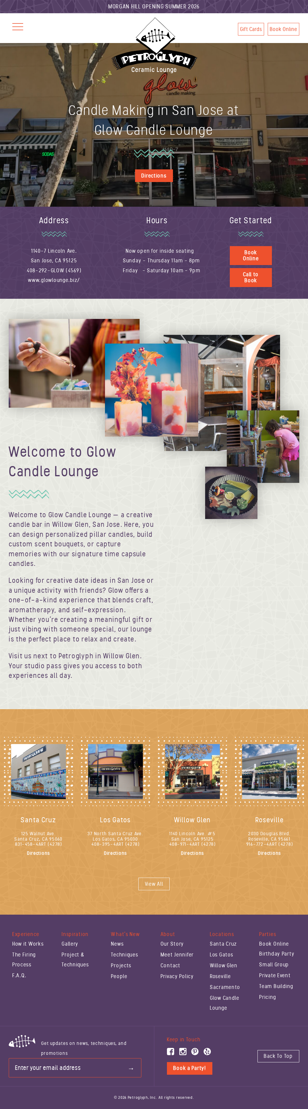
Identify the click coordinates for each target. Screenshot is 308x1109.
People (119, 976)
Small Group (274, 964)
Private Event (275, 975)
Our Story (172, 944)
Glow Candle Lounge (224, 1003)
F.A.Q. (19, 975)
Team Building (276, 986)
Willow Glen (224, 965)
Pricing (267, 997)
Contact (170, 965)
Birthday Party (276, 953)
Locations (222, 934)
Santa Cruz (223, 944)
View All (154, 884)
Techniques (124, 954)
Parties (267, 934)
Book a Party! (189, 1068)
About (168, 934)
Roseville (220, 976)
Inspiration (75, 934)
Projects (121, 965)
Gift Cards (251, 29)
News (117, 944)
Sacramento (225, 987)
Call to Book (251, 277)
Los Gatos (221, 954)
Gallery (70, 944)
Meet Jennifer (177, 954)
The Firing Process (24, 959)
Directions (153, 175)
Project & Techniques (75, 959)
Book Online (283, 29)
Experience (25, 934)
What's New (125, 934)
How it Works (28, 944)
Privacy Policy (177, 976)
